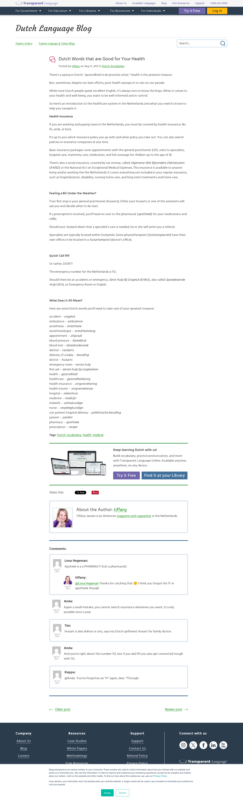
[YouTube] (223, 745)
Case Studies (77, 741)
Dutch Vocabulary (113, 66)
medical (98, 435)
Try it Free (192, 11)
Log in (217, 11)
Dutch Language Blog (54, 28)
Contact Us (137, 748)
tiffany (76, 66)
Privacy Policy (160, 775)
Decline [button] (122, 792)
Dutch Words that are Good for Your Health (102, 59)
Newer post (173, 709)
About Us (24, 741)
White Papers (77, 748)
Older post (62, 709)
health (87, 435)
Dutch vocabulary (69, 435)
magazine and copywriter (134, 516)
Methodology (77, 755)
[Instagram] (183, 745)
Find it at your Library (164, 475)
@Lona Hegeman (87, 583)
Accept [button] (107, 792)
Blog (23, 748)
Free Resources (77, 763)
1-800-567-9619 (218, 3)
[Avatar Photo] (57, 561)
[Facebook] (203, 745)
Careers (23, 755)
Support (137, 741)
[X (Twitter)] (193, 745)
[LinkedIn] (213, 745)
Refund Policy (137, 755)
